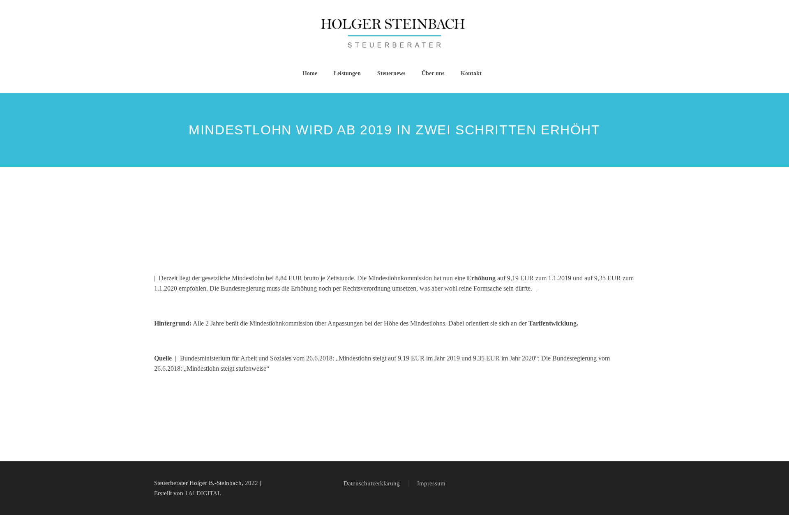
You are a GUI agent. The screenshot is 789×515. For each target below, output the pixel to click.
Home (309, 73)
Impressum (431, 483)
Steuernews (391, 73)
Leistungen (347, 73)
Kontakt (471, 73)
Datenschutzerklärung (372, 483)
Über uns (433, 73)
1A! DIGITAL (203, 493)
